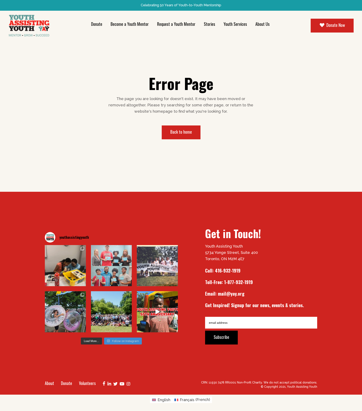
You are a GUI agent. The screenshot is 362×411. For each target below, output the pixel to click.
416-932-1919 (227, 270)
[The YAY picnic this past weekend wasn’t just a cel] (157, 311)
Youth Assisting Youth (302, 386)
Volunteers (87, 383)
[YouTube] (122, 383)
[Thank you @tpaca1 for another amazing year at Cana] (65, 311)
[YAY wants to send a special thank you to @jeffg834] (111, 311)
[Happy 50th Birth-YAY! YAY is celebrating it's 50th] (157, 265)
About (49, 383)
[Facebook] (104, 383)
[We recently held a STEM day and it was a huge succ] (65, 265)
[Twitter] (115, 383)
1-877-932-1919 (238, 282)
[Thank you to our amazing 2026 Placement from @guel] (111, 265)
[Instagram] (128, 383)
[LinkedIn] (109, 383)
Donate (66, 383)
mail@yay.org (231, 293)
